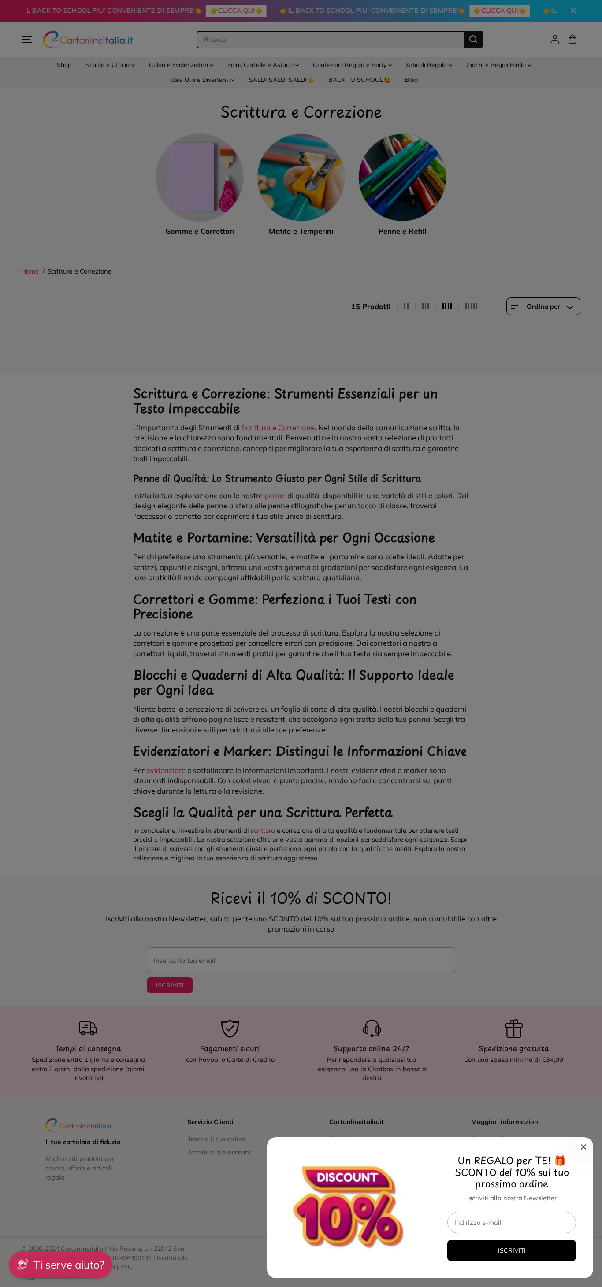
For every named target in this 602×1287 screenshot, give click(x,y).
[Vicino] (583, 1147)
